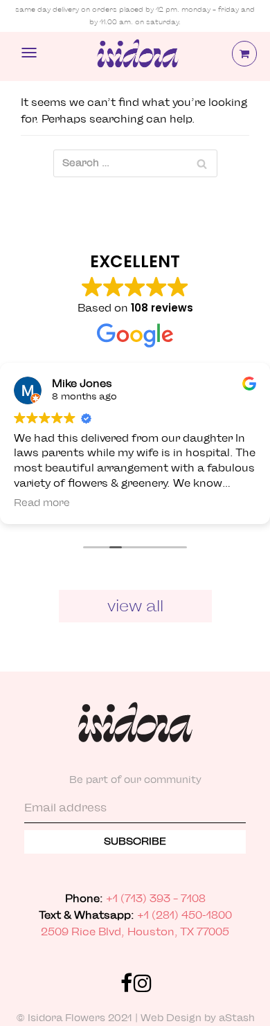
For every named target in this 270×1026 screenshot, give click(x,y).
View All (135, 605)
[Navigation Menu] (29, 52)
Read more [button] (42, 503)
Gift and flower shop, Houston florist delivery (136, 56)
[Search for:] (135, 163)
